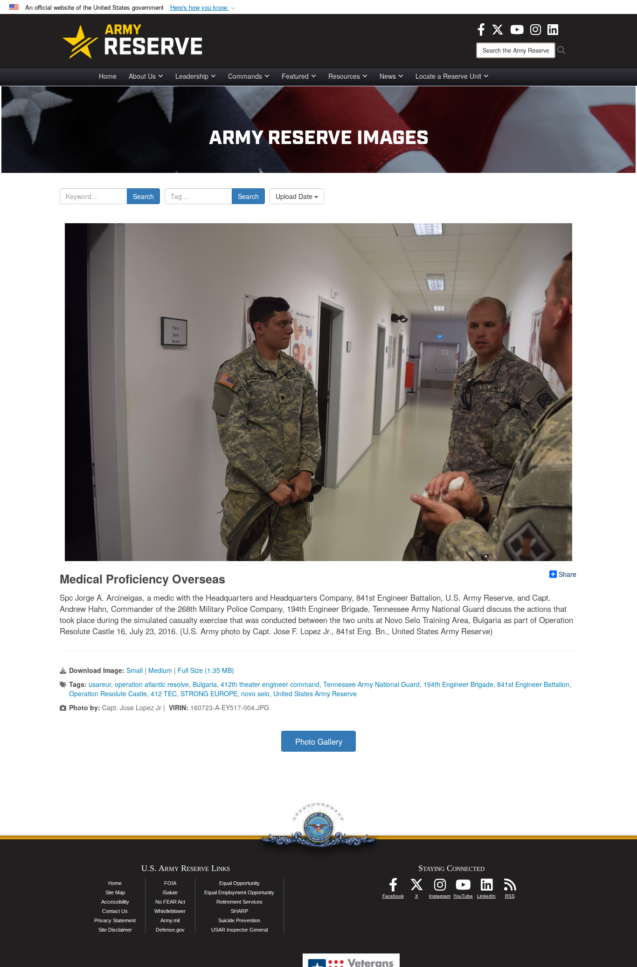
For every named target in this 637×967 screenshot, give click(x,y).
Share (567, 574)
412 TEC (164, 693)
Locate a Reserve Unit (448, 76)
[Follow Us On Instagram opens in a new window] (439, 887)
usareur (100, 684)
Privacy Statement (115, 920)
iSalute (170, 892)
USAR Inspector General (239, 930)
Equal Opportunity (239, 883)
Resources (344, 76)
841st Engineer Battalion (533, 684)
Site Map (115, 892)
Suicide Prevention (239, 920)
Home (108, 76)
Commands (245, 76)
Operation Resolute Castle (108, 693)
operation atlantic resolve (152, 684)
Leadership (191, 76)
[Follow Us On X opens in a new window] (416, 887)
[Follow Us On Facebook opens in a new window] (393, 887)
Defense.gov (170, 930)
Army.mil (170, 920)
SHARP (239, 911)
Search (143, 196)
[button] (203, 8)
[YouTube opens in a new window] (517, 28)
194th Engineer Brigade (458, 684)
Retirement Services (239, 902)
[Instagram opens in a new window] (535, 28)
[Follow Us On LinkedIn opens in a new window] (486, 887)
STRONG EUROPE (208, 693)
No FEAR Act (170, 902)
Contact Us (115, 911)
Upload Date (295, 196)
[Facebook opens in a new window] (481, 28)
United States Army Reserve (315, 693)
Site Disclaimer (115, 930)
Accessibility (115, 902)
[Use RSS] (509, 887)
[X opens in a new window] (498, 28)
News (388, 76)
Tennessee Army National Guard (371, 684)
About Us (142, 76)
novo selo (255, 693)
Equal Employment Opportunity (239, 892)
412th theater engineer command (270, 684)
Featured (295, 76)
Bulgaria (205, 684)
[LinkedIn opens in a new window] (552, 28)
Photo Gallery (318, 741)
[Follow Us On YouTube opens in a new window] (463, 887)
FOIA (170, 883)
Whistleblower (170, 911)
